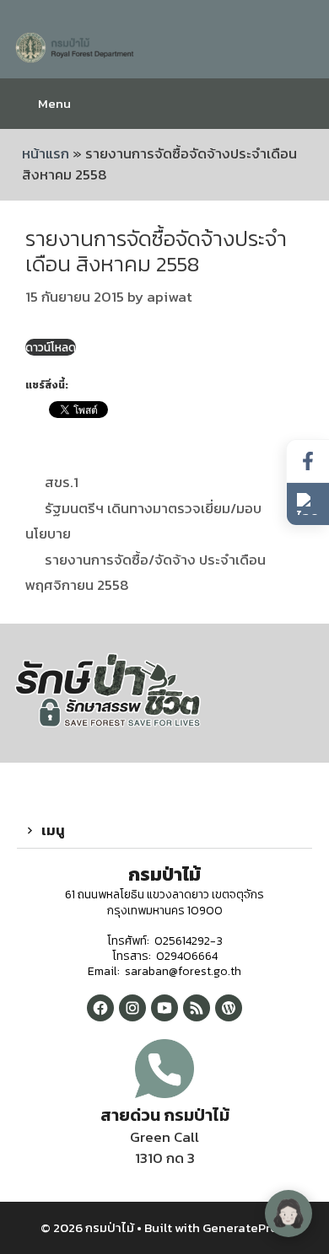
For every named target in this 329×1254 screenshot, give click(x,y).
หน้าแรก (45, 153)
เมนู (53, 830)
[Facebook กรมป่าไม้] (100, 1007)
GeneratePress (245, 1227)
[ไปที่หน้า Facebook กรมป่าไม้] (308, 461)
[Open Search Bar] (303, 103)
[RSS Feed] (196, 1007)
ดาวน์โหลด (50, 347)
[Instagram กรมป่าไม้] (132, 1007)
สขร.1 (61, 482)
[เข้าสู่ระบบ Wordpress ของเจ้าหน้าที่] (228, 1007)
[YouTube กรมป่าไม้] (164, 1007)
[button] (164, 831)
